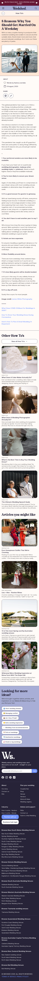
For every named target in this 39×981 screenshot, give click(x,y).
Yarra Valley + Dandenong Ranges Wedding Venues (18, 868)
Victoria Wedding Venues (10, 865)
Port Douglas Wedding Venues (12, 925)
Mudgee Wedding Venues (10, 844)
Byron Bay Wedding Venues (11, 854)
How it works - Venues (9, 813)
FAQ (3, 794)
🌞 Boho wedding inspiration (13, 723)
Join (34, 771)
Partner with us (10, 817)
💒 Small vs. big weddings (11, 742)
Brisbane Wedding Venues (10, 930)
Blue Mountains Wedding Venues (12, 857)
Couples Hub (24, 789)
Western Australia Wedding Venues (13, 896)
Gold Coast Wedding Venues (11, 927)
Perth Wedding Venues (9, 901)
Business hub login (10, 822)
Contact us (5, 791)
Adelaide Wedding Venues (10, 884)
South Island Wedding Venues (11, 957)
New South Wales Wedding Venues (13, 833)
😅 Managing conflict (10, 713)
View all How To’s (18, 341)
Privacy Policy (22, 976)
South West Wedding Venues (11, 898)
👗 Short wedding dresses (12, 708)
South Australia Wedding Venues (12, 887)
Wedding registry (26, 802)
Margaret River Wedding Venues (12, 903)
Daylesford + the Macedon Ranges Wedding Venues (19, 876)
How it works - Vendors (9, 810)
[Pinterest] (10, 777)
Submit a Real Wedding (28, 815)
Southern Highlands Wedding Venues (14, 839)
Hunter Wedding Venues (9, 849)
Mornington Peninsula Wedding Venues (14, 871)
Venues (22, 794)
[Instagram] (6, 777)
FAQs (22, 810)
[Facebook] (3, 777)
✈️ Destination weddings (11, 737)
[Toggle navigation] (3, 8)
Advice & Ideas (25, 799)
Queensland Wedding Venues (11, 933)
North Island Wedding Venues (11, 960)
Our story (5, 789)
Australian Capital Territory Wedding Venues (16, 946)
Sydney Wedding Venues (10, 836)
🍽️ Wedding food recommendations (15, 727)
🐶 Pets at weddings (10, 732)
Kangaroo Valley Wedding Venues (13, 846)
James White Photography (22, 299)
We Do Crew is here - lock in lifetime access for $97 (19, 3)
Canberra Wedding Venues (10, 943)
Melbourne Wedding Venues (11, 873)
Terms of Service (9, 976)
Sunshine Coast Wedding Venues (12, 922)
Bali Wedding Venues (8, 968)
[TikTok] (14, 777)
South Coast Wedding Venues (11, 841)
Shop (22, 791)
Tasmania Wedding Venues (10, 912)
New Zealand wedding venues (11, 955)
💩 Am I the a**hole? (10, 718)
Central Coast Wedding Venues (12, 852)
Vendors (23, 796)
